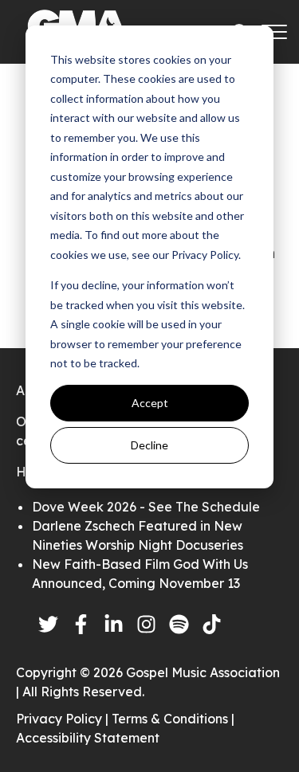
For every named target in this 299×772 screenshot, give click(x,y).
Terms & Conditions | (173, 719)
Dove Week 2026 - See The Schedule (146, 507)
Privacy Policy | (64, 719)
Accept (150, 403)
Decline (149, 445)
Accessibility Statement (87, 738)
